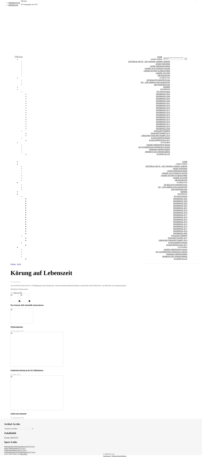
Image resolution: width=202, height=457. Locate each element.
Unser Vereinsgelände (160, 66)
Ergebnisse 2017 (163, 110)
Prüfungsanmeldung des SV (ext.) (15, 450)
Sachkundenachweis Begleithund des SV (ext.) (19, 452)
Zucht (19, 264)
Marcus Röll (18, 293)
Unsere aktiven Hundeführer (157, 71)
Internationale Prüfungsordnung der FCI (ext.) (19, 446)
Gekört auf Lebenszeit (18, 414)
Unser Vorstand (162, 64)
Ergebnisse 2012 (163, 122)
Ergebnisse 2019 (163, 105)
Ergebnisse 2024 (163, 96)
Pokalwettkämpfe (162, 131)
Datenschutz (14, 3)
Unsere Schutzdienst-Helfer (157, 68)
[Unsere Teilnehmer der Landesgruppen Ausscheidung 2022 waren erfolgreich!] (16, 301)
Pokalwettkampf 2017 (160, 133)
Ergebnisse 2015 (163, 115)
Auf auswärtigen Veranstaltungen (154, 147)
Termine (166, 87)
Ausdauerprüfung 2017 (159, 140)
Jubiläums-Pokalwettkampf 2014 (155, 135)
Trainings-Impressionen (159, 149)
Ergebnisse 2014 (163, 117)
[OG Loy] (18, 57)
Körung (13, 264)
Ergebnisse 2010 (163, 126)
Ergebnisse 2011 (163, 124)
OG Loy (24, 1)
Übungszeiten (163, 75)
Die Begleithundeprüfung (158, 80)
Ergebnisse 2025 (163, 94)
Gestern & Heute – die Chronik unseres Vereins (149, 61)
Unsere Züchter (163, 73)
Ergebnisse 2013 (163, 119)
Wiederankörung (17, 327)
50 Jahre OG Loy (163, 154)
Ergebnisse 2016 (163, 112)
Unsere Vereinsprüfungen (158, 145)
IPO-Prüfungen (163, 92)
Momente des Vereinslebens (157, 152)
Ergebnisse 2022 (163, 101)
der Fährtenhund (162, 85)
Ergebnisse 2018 (163, 108)
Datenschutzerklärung (119, 456)
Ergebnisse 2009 (163, 129)
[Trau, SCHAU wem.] (25, 301)
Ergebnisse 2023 (163, 98)
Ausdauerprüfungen (160, 138)
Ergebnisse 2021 (163, 103)
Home (159, 57)
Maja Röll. (23, 454)
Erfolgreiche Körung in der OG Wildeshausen (27, 370)
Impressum (13, 5)
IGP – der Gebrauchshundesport (155, 82)
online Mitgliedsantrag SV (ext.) (15, 448)
